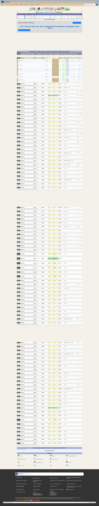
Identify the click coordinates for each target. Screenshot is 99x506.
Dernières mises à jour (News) (22, 480)
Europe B (42, 87)
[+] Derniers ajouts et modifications (50, 26)
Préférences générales (36, 478)
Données (41, 26)
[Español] (24, 500)
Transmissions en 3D (71, 489)
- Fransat (72, 487)
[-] (7, 4)
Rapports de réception (36, 486)
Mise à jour (79, 54)
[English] (15, 500)
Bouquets (68, 486)
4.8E (81, 11)
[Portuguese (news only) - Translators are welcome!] (23, 500)
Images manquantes (36, 489)
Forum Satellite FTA (53, 495)
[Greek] (30, 500)
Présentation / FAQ (19, 477)
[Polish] (26, 500)
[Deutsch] (19, 500)
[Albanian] (40, 500)
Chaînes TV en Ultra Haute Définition (58, 489)
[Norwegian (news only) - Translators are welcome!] (21, 500)
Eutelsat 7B (47, 12)
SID (60, 54)
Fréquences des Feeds (53, 493)
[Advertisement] (49, 42)
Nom (19, 54)
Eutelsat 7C (27, 17)
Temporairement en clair (70, 26)
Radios (37, 26)
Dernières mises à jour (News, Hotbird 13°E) (58, 480)
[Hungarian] (38, 500)
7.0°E (53, 12)
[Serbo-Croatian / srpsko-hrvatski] (36, 500)
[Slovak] (29, 500)
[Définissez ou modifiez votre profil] (97, 2)
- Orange (69, 487)
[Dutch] (18, 500)
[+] (5, 4)
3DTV (30, 26)
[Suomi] (31, 500)
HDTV (27, 26)
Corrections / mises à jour (50, 450)
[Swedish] (20, 500)
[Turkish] (33, 500)
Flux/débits (49, 28)
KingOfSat (92, 502)
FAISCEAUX (26, 4)
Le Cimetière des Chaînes (20, 489)
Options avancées (77, 22)
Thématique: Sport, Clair (37, 493)
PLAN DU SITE (37, 4)
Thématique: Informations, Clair (38, 494)
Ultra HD (33, 26)
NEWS (2, 4)
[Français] (17, 500)
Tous (21, 26)
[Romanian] (37, 500)
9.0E (18, 11)
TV (23, 26)
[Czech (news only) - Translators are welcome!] (27, 500)
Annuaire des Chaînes (53, 486)
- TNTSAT (79, 486)
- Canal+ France (75, 486)
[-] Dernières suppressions (61, 26)
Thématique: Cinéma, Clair (37, 495)
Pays (35, 54)
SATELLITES (11, 4)
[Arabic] (32, 500)
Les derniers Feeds (53, 494)
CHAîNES (16, 4)
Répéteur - (77, 26)
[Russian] (35, 500)
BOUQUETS (21, 4)
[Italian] (25, 500)
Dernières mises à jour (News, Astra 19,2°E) (74, 480)
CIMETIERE (32, 4)
